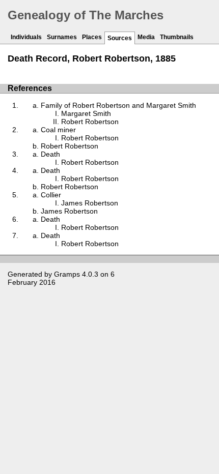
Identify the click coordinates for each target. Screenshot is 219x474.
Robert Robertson (90, 121)
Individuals (26, 37)
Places (92, 37)
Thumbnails (177, 37)
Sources (119, 38)
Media (146, 37)
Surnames (62, 37)
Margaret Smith (86, 113)
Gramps (67, 274)
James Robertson (89, 203)
